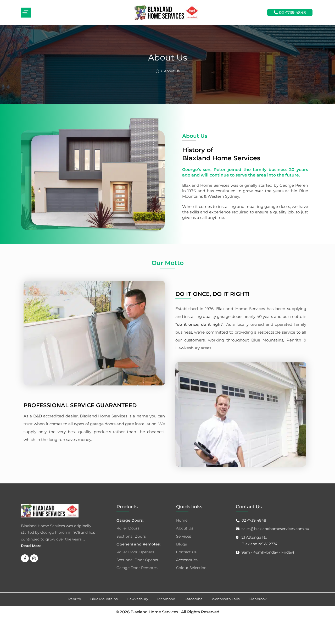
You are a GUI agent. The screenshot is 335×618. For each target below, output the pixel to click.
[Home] (157, 71)
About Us (172, 71)
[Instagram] (34, 558)
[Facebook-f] (25, 558)
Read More (31, 545)
